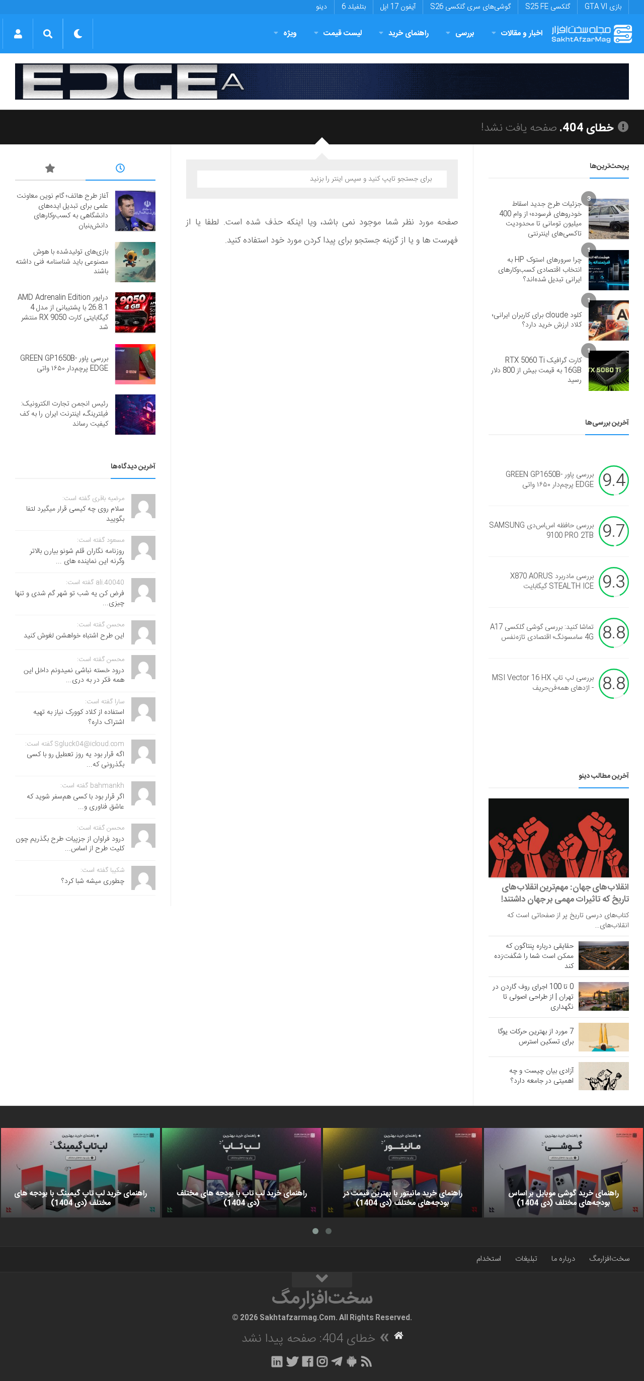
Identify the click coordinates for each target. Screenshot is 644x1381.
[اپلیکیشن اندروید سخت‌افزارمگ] (351, 1361)
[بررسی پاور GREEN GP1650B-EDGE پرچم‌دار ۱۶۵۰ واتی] (135, 364)
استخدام (488, 1259)
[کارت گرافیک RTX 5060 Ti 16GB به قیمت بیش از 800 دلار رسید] (609, 371)
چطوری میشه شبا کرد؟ (92, 881)
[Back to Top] (322, 1279)
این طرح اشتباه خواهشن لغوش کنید (74, 636)
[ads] (322, 81)
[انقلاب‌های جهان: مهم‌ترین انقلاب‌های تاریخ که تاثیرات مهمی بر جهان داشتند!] (559, 837)
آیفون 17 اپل (398, 7)
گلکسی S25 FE (547, 7)
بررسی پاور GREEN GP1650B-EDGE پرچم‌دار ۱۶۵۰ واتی (550, 480)
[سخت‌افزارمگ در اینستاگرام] (322, 1361)
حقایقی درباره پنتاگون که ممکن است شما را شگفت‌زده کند (534, 956)
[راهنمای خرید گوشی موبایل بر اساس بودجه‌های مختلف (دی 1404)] (563, 1172)
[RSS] (367, 1361)
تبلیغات (526, 1259)
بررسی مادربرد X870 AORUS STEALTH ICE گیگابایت (552, 582)
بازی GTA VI (603, 7)
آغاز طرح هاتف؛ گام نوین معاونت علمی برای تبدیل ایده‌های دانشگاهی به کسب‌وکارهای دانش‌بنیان (62, 211)
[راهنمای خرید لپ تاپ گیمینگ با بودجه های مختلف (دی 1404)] (80, 1172)
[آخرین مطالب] (121, 170)
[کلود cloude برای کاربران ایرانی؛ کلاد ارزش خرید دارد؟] (609, 320)
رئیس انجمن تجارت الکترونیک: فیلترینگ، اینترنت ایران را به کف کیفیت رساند (64, 414)
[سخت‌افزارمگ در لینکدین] (277, 1361)
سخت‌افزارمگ (609, 1259)
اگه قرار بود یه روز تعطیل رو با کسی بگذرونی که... (75, 760)
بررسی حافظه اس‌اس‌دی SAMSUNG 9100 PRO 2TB (541, 531)
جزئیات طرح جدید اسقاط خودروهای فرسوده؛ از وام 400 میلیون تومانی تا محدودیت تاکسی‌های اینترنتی (540, 219)
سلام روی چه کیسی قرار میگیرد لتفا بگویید (75, 514)
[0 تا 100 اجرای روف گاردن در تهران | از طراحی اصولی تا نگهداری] (604, 996)
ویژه (290, 33)
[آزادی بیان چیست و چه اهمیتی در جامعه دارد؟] (604, 1076)
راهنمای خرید (408, 33)
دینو (321, 7)
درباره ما (563, 1259)
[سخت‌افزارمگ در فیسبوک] (307, 1361)
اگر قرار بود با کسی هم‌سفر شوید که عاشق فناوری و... (75, 802)
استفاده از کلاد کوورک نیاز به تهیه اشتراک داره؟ (78, 717)
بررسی (464, 33)
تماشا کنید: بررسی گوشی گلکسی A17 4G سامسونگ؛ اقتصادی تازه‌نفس (542, 633)
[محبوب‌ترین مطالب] (50, 170)
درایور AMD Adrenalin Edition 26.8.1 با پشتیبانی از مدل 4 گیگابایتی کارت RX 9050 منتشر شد (63, 313)
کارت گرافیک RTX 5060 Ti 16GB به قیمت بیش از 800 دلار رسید (536, 370)
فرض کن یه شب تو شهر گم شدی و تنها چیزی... (69, 599)
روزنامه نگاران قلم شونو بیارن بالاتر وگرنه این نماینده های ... (77, 556)
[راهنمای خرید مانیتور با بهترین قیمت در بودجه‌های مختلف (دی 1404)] (402, 1172)
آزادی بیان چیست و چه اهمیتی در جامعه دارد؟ (541, 1076)
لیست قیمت (343, 33)
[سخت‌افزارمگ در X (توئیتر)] (292, 1361)
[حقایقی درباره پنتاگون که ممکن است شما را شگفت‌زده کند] (604, 955)
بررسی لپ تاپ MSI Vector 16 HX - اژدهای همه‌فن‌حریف (543, 684)
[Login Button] (18, 34)
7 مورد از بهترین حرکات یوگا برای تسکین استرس (536, 1037)
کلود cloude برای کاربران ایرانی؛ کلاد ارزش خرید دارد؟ (537, 320)
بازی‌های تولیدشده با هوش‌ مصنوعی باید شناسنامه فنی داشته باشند (62, 262)
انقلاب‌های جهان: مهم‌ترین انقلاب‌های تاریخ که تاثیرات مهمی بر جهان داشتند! (565, 893)
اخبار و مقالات (521, 33)
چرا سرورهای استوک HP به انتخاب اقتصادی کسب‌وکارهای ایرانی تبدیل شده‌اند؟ (540, 270)
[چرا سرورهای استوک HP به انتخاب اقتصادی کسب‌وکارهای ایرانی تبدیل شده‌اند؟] (609, 270)
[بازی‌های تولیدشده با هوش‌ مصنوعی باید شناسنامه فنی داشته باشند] (135, 262)
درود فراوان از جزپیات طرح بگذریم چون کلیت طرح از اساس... (70, 844)
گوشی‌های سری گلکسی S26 (470, 7)
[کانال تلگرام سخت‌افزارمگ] (337, 1361)
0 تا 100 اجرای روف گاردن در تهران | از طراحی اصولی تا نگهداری (533, 997)
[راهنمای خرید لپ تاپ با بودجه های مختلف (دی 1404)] (241, 1172)
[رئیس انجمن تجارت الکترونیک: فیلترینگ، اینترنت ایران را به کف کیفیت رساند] (135, 414)
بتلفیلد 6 (354, 7)
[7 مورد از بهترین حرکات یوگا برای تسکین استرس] (604, 1037)
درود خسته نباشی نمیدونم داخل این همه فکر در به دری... (74, 676)
